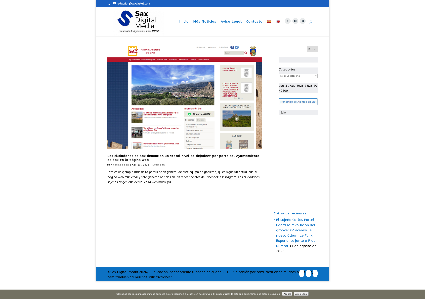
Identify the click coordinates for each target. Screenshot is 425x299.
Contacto (254, 21)
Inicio (184, 21)
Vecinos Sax (121, 165)
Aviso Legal (231, 21)
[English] (278, 28)
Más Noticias (204, 21)
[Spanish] (269, 28)
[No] (421, 294)
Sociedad (159, 165)
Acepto (287, 294)
